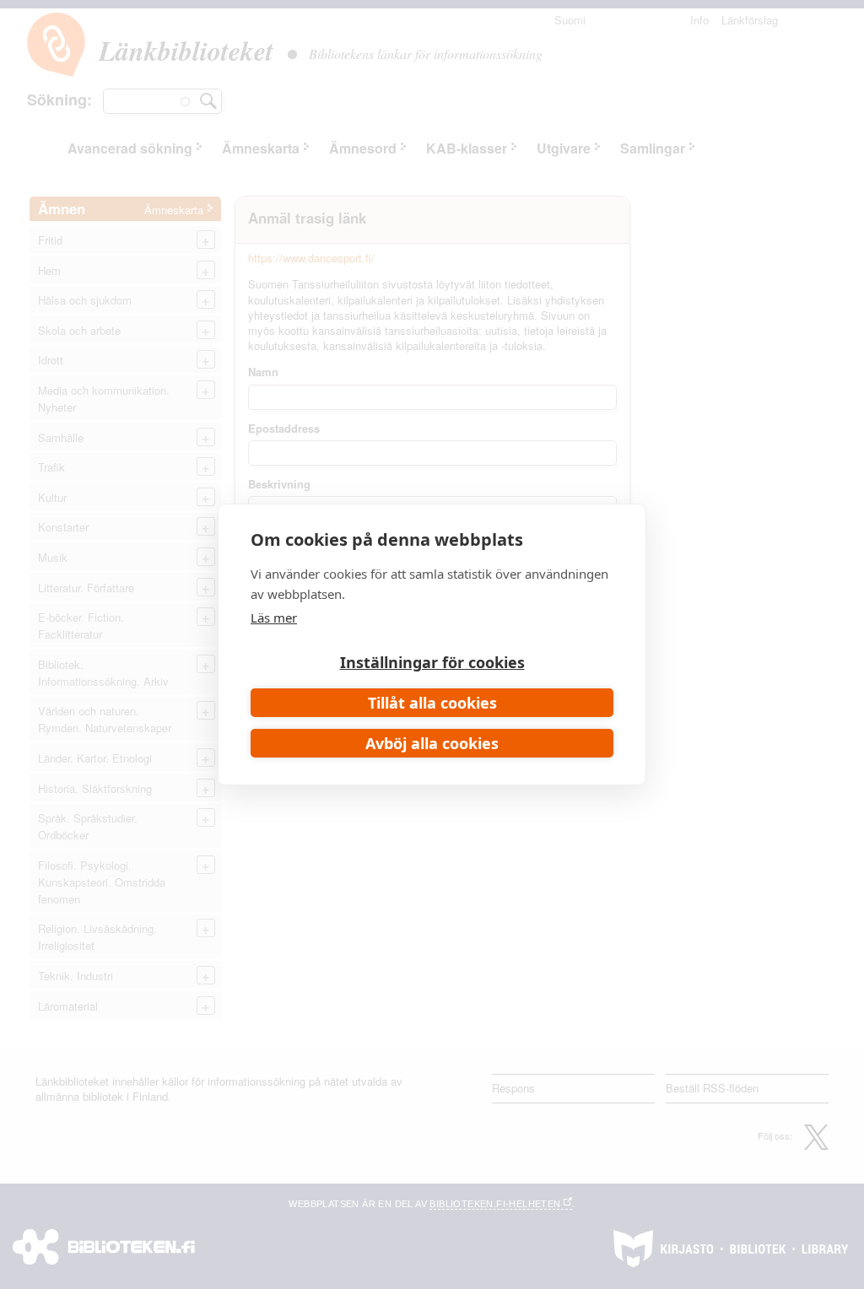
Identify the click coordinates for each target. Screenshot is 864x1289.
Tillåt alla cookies (432, 703)
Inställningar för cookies (432, 662)
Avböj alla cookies (432, 743)
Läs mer (274, 617)
